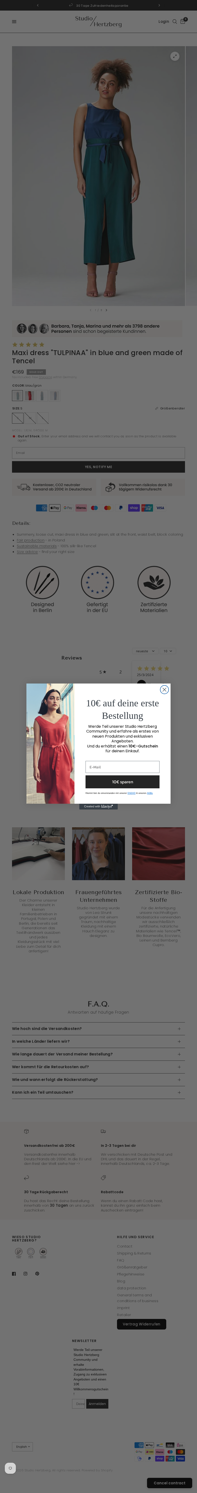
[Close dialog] (164, 689)
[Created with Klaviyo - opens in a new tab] (98, 806)
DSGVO (131, 793)
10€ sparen (122, 781)
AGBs (150, 793)
